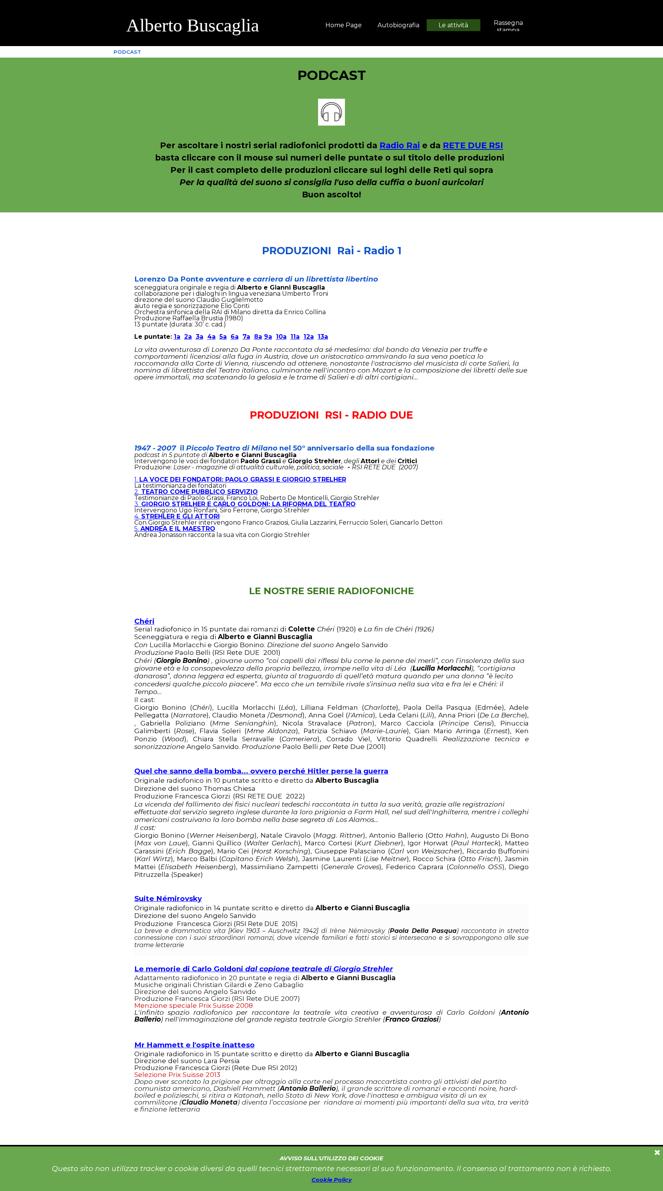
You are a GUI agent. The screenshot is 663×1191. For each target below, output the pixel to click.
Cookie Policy (332, 1179)
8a (258, 336)
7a (246, 336)
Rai (413, 145)
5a (223, 336)
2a (188, 336)
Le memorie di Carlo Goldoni (189, 968)
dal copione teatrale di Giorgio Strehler (319, 968)
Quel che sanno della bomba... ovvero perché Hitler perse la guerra (261, 771)
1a (177, 336)
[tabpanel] (231, 25)
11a (295, 336)
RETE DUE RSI (473, 145)
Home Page (343, 25)
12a (308, 336)
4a (211, 336)
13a (323, 336)
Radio (392, 145)
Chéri (144, 621)
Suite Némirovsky (168, 898)
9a (268, 336)
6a (235, 336)
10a (281, 336)
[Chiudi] (657, 1153)
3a (199, 336)
